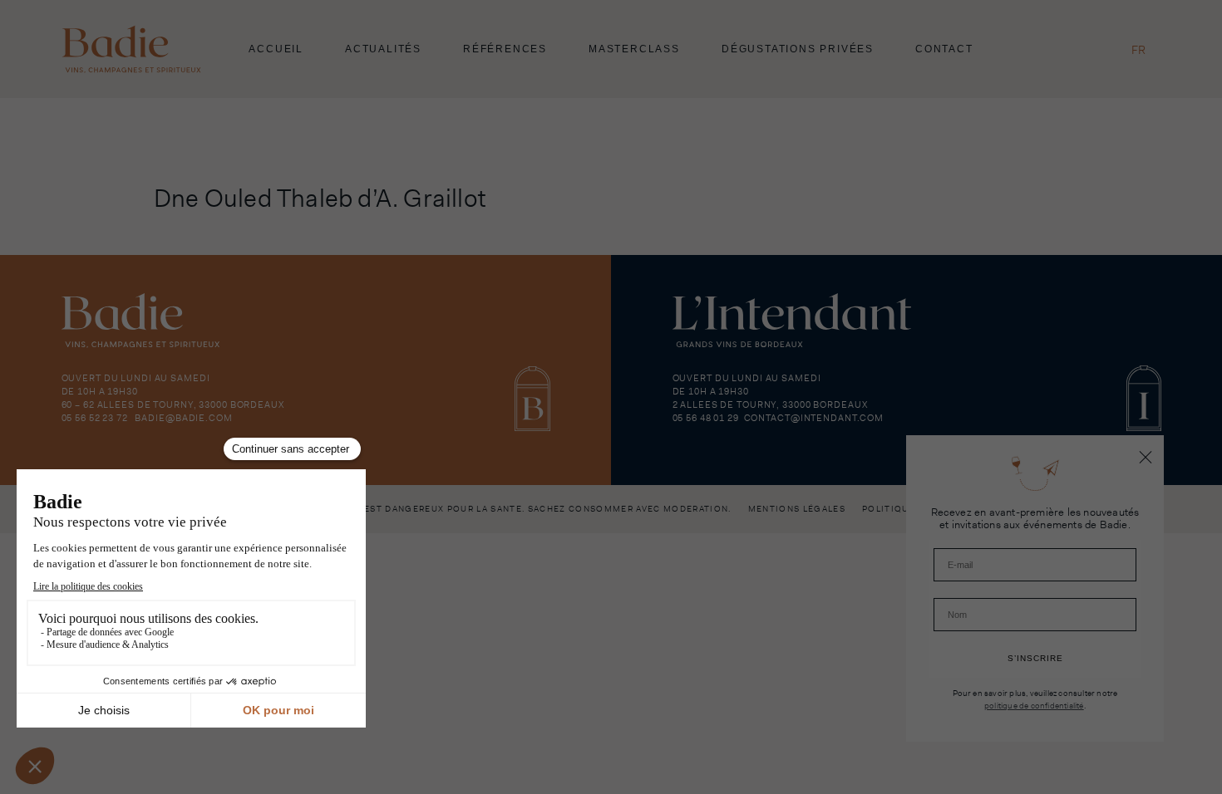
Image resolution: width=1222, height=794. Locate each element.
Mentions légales (796, 508)
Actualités (383, 49)
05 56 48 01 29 (706, 418)
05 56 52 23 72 (95, 418)
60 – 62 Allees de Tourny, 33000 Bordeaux (173, 404)
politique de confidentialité (1034, 705)
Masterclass (634, 49)
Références (505, 49)
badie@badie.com (183, 418)
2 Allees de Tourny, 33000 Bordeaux (770, 404)
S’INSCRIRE (1035, 658)
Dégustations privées (798, 49)
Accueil (276, 49)
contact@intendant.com (814, 418)
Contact (944, 49)
